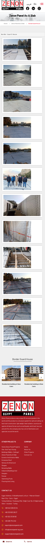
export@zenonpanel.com (13, 525)
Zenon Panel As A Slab (17, 23)
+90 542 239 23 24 (11, 508)
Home (5, 23)
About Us (27, 449)
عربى (29, 4)
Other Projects (29, 452)
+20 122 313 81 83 (10, 517)
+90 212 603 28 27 (11, 512)
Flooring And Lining (8, 481)
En (35, 4)
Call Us (29, 541)
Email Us (9, 541)
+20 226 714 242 (10, 521)
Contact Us (28, 455)
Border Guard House (34, 23)
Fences (4, 476)
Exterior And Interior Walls (10, 457)
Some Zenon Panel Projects (11, 447)
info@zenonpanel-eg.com (14, 530)
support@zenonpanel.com (14, 534)
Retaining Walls (7, 468)
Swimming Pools (7, 479)
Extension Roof (7, 460)
